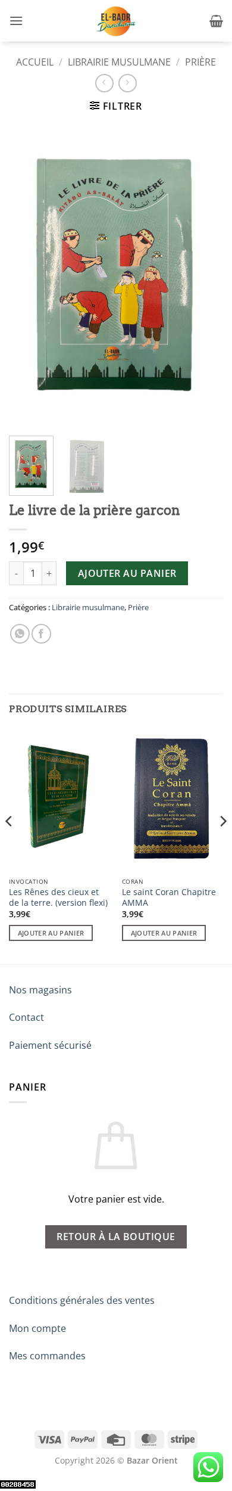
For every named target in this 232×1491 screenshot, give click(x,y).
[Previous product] (127, 83)
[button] (16, 20)
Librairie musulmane (119, 62)
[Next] (204, 275)
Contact (26, 1017)
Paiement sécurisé (50, 1045)
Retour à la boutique (116, 1236)
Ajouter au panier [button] (51, 932)
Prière (200, 62)
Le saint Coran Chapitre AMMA (169, 897)
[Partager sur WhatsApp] (20, 634)
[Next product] (104, 83)
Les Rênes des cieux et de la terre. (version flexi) (58, 897)
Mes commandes (47, 1355)
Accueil (35, 62)
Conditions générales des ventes (82, 1300)
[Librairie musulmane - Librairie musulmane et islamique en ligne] (116, 21)
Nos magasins (40, 989)
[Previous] (28, 275)
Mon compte (37, 1328)
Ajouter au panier (127, 573)
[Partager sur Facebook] (41, 634)
